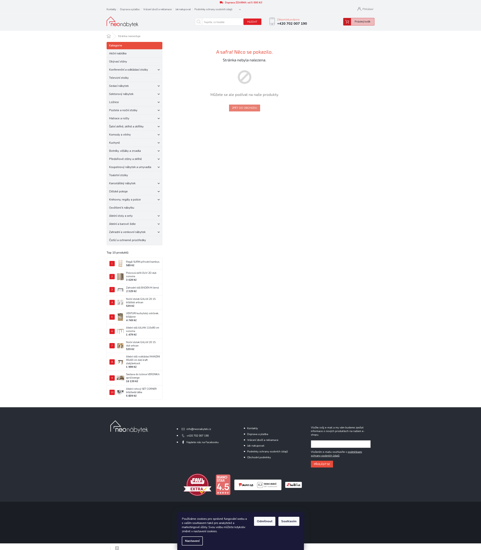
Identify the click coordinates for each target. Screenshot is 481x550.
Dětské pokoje (118, 191)
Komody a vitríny (120, 135)
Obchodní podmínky (259, 457)
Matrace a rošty (119, 118)
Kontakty (111, 9)
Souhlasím (289, 521)
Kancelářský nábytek (122, 183)
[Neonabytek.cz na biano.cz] (223, 484)
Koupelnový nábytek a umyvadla (130, 167)
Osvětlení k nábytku (121, 208)
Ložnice (114, 102)
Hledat (252, 22)
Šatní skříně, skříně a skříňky (126, 126)
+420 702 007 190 (198, 435)
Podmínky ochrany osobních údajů (213, 9)
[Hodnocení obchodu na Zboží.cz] (293, 484)
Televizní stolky (119, 78)
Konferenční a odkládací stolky (128, 70)
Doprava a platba (129, 9)
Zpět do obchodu (244, 108)
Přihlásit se (322, 464)
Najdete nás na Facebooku (203, 442)
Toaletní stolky (118, 175)
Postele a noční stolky (123, 110)
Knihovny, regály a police (125, 199)
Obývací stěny (118, 61)
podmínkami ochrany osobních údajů (336, 453)
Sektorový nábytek (121, 94)
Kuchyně (114, 143)
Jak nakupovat (183, 9)
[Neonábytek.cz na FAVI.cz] (197, 484)
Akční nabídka (117, 53)
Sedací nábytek (119, 86)
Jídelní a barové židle (122, 224)
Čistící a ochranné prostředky (127, 240)
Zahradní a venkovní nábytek (127, 232)
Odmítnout (265, 521)
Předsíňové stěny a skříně (125, 159)
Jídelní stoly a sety (121, 216)
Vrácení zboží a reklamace (157, 9)
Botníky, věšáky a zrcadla (125, 151)
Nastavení (192, 541)
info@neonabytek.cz (199, 429)
